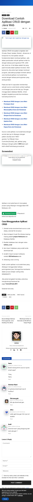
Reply (9, 379)
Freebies (9, 12)
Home (3, 12)
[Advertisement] (16, 184)
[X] (8, 32)
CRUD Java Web (11, 294)
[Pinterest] (12, 32)
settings (20, 495)
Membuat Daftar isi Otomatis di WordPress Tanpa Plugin (24, 321)
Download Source (10, 213)
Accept (5, 499)
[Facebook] (4, 32)
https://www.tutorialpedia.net (17, 345)
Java (8, 15)
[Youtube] (21, 350)
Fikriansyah (14, 398)
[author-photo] (16, 340)
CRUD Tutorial (20, 294)
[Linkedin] (15, 350)
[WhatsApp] (16, 32)
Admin (5, 28)
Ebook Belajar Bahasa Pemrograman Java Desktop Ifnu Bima (8, 321)
